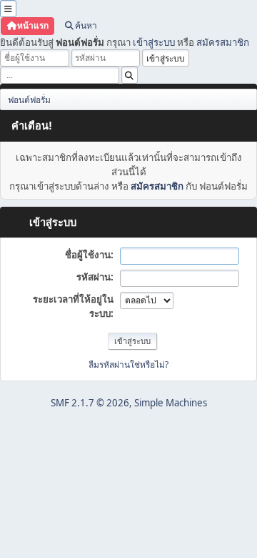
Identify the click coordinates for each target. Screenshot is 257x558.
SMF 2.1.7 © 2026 (90, 402)
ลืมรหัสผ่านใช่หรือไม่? (128, 364)
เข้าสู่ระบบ (154, 42)
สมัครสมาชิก (222, 42)
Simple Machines (170, 402)
